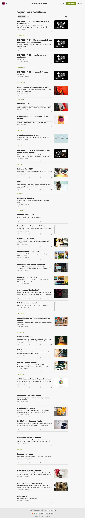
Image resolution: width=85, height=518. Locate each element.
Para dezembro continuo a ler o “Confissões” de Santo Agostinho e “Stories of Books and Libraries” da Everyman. (34, 365)
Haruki (19, 350)
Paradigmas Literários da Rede (29, 395)
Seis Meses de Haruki (25, 239)
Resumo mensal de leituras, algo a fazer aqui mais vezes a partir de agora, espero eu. (33, 280)
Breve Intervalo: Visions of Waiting (31, 226)
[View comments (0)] (29, 32)
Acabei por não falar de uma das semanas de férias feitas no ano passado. (34, 323)
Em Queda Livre (23, 104)
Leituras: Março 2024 (25, 215)
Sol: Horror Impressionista (27, 303)
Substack (37, 516)
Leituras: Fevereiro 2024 (27, 277)
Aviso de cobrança (52, 510)
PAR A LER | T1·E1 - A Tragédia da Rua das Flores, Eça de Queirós (33, 151)
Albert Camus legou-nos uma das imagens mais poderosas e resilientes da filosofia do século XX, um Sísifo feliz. (34, 121)
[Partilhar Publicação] (64, 3)
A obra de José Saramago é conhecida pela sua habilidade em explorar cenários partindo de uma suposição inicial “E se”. (34, 411)
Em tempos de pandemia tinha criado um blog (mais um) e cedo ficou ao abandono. (34, 457)
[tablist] (23, 16)
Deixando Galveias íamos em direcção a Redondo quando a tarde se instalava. (34, 254)
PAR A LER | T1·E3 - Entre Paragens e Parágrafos (31, 56)
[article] (42, 26)
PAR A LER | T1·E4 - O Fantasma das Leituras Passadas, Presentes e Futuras (34, 41)
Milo (19, 182)
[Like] (18, 32)
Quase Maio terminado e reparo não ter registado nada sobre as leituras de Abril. (34, 172)
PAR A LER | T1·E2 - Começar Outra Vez (32, 72)
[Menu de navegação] (4, 3)
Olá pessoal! (20, 59)
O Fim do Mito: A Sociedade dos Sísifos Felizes (32, 118)
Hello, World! (22, 496)
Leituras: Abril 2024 (25, 169)
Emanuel (23, 29)
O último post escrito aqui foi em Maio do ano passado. (33, 137)
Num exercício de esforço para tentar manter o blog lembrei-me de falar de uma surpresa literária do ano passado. (34, 424)
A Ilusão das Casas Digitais (28, 135)
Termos (45, 510)
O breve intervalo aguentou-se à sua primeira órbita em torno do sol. (33, 201)
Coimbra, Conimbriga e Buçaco (29, 483)
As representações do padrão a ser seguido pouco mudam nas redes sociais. (34, 398)
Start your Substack (38, 513)
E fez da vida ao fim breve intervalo (27, 498)
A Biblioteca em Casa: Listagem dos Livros (34, 379)
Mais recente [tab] (21, 16)
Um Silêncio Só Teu (24, 337)
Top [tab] (28, 16)
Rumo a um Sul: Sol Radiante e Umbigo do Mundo (33, 319)
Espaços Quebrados (25, 454)
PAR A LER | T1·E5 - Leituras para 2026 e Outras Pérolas (33, 22)
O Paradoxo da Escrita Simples (29, 470)
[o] (61, 24)
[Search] (60, 3)
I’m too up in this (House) (27, 362)
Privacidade (40, 510)
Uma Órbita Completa (25, 198)
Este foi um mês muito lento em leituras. (28, 217)
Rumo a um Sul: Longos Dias (28, 252)
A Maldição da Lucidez (26, 408)
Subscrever (71, 3)
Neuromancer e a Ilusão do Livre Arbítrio (33, 87)
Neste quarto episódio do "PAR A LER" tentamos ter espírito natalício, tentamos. (34, 45)
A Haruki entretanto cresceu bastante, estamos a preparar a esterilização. (34, 242)
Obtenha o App (49, 513)
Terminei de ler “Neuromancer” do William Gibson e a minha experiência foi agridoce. (34, 90)
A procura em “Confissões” (28, 290)
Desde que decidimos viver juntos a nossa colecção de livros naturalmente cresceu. (34, 382)
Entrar (80, 3)
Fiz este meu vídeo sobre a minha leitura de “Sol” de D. (32, 305)
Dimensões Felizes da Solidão (29, 438)
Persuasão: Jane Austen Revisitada (31, 264)
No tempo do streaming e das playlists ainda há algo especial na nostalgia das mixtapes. (34, 229)
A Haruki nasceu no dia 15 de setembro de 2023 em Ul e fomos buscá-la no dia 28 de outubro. (33, 352)
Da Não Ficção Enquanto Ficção (29, 421)
